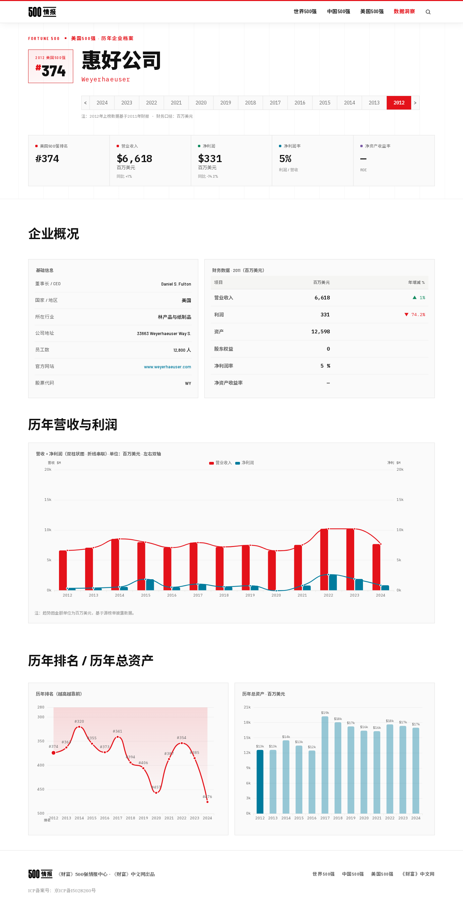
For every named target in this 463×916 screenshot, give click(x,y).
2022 (151, 103)
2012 (399, 103)
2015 (324, 103)
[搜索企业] (428, 12)
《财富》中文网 (417, 874)
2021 (176, 103)
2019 (225, 103)
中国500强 (338, 11)
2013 (374, 103)
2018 (250, 103)
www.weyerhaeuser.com (167, 366)
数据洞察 (404, 11)
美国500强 (372, 11)
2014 (349, 103)
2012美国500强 (50, 57)
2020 (201, 103)
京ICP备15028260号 (75, 890)
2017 (275, 103)
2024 (102, 103)
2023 (126, 103)
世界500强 (305, 11)
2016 (300, 103)
